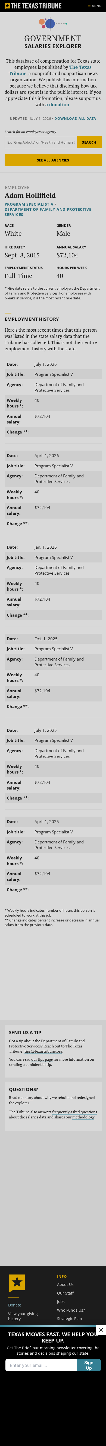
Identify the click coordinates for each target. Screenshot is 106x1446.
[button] (53, 723)
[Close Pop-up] (101, 1330)
